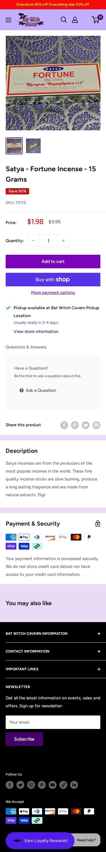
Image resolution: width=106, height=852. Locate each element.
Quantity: (15, 240)
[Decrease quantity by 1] (33, 241)
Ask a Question (40, 390)
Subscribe (24, 739)
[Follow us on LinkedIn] (74, 785)
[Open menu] (8, 20)
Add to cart (53, 261)
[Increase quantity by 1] (63, 241)
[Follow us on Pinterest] (42, 785)
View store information (36, 331)
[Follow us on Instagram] (31, 785)
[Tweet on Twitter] (86, 425)
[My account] (75, 20)
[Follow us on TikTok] (63, 785)
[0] (95, 19)
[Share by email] (96, 425)
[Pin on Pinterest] (75, 425)
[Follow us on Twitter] (20, 785)
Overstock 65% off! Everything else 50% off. (53, 4)
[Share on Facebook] (64, 425)
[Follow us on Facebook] (10, 785)
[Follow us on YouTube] (53, 785)
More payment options (53, 292)
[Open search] (64, 20)
